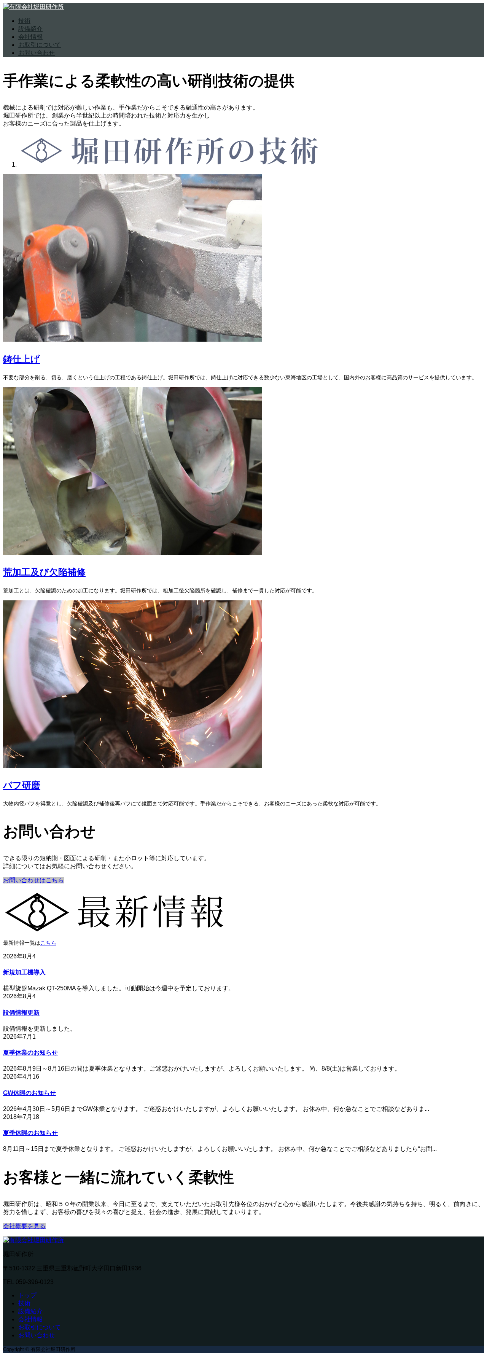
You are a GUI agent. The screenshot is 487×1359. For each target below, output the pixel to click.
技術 (24, 21)
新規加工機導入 (24, 972)
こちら (48, 943)
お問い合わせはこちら (33, 880)
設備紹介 (30, 28)
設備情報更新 (21, 1012)
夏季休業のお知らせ (30, 1052)
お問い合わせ (36, 52)
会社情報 (30, 36)
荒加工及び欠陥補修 (44, 571)
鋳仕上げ (21, 358)
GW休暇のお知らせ (29, 1093)
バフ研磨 (21, 784)
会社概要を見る (24, 1226)
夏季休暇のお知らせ (30, 1133)
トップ (27, 1295)
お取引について (39, 44)
